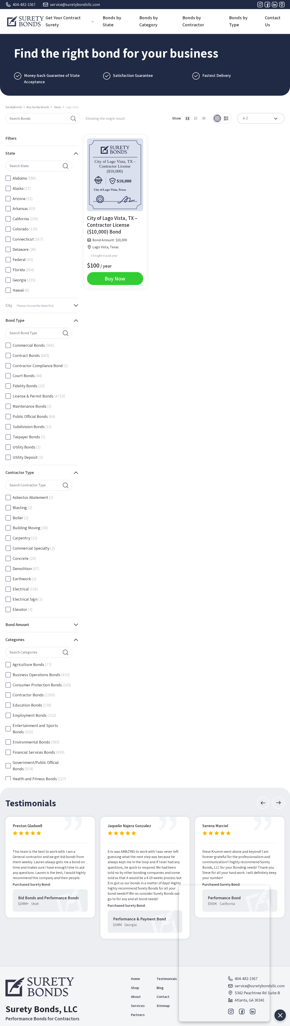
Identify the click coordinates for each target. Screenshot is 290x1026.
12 (187, 118)
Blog (160, 987)
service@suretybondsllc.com (75, 4)
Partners (138, 1014)
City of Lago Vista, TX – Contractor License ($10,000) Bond (112, 225)
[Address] (282, 4)
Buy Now (115, 278)
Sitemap (163, 1005)
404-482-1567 (24, 4)
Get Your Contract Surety (63, 21)
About (136, 996)
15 (195, 118)
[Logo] (25, 21)
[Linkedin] (274, 4)
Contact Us (272, 21)
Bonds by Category (148, 21)
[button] (263, 803)
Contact (163, 996)
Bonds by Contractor (193, 21)
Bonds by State (112, 21)
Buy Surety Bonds (38, 107)
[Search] (73, 118)
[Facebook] (267, 4)
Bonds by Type (238, 21)
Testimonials (167, 978)
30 (203, 118)
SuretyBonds (13, 107)
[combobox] (261, 118)
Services (138, 1005)
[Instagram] (260, 4)
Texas (57, 107)
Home (135, 978)
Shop (135, 987)
